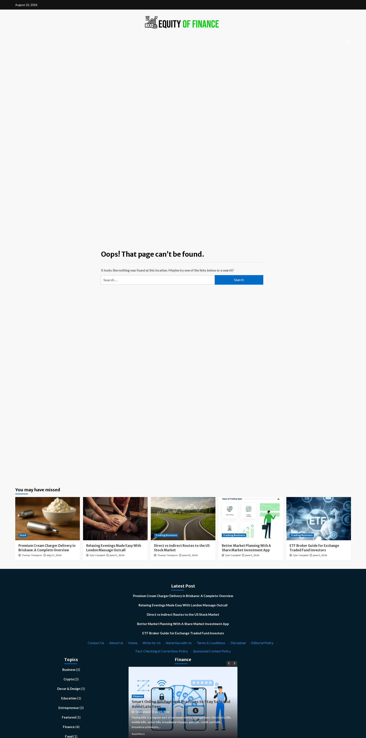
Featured (69, 717)
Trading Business (166, 535)
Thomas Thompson (32, 555)
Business (68, 669)
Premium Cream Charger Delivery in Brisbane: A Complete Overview (183, 596)
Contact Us (96, 643)
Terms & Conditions (211, 643)
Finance (69, 727)
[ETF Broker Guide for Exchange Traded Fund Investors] (318, 518)
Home (132, 643)
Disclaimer (238, 643)
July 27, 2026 (54, 555)
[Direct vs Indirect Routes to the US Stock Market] (183, 518)
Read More (138, 733)
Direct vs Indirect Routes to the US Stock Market (183, 614)
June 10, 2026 (190, 555)
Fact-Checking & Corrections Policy (162, 651)
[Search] (348, 41)
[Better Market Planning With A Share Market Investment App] (251, 518)
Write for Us (152, 643)
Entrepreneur (68, 708)
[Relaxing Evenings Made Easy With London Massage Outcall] (115, 518)
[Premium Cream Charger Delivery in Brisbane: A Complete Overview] (47, 518)
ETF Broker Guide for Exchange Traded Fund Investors (183, 633)
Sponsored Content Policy (212, 651)
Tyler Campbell (97, 555)
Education (68, 698)
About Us (116, 643)
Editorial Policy (262, 643)
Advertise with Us (179, 643)
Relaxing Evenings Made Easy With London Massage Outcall (183, 605)
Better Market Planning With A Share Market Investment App (183, 624)
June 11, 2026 (117, 555)
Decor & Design (68, 689)
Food (23, 535)
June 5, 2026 (252, 555)
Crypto (69, 679)
